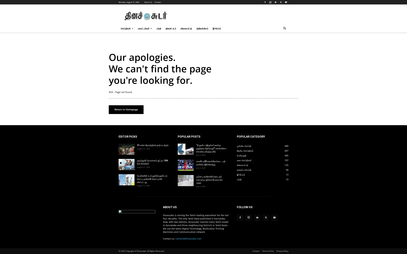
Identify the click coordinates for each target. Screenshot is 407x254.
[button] (284, 28)
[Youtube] (286, 2)
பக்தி (159, 28)
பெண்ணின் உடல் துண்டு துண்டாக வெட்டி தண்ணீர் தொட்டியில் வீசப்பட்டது (152, 179)
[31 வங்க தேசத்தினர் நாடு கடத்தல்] (127, 149)
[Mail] (275, 2)
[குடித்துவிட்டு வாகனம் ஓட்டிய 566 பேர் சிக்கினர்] (127, 164)
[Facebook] (265, 2)
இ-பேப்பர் (217, 28)
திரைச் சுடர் (171, 28)
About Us (148, 2)
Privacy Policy (282, 251)
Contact (158, 2)
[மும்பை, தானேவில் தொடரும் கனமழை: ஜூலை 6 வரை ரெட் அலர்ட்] (186, 180)
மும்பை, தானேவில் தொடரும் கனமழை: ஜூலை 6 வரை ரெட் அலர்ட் (209, 179)
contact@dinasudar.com (188, 238)
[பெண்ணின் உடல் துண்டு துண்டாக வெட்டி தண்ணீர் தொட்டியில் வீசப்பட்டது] (127, 179)
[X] (280, 2)
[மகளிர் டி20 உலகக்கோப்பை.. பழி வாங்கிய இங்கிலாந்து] (186, 165)
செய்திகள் (126, 28)
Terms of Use (268, 251)
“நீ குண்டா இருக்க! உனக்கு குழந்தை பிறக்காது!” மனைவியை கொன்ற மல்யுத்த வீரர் (211, 148)
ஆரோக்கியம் (202, 28)
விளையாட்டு (186, 28)
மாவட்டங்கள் (143, 28)
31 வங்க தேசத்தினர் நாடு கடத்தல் (153, 145)
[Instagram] (270, 2)
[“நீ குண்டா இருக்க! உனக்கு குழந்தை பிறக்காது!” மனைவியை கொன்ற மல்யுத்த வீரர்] (186, 149)
